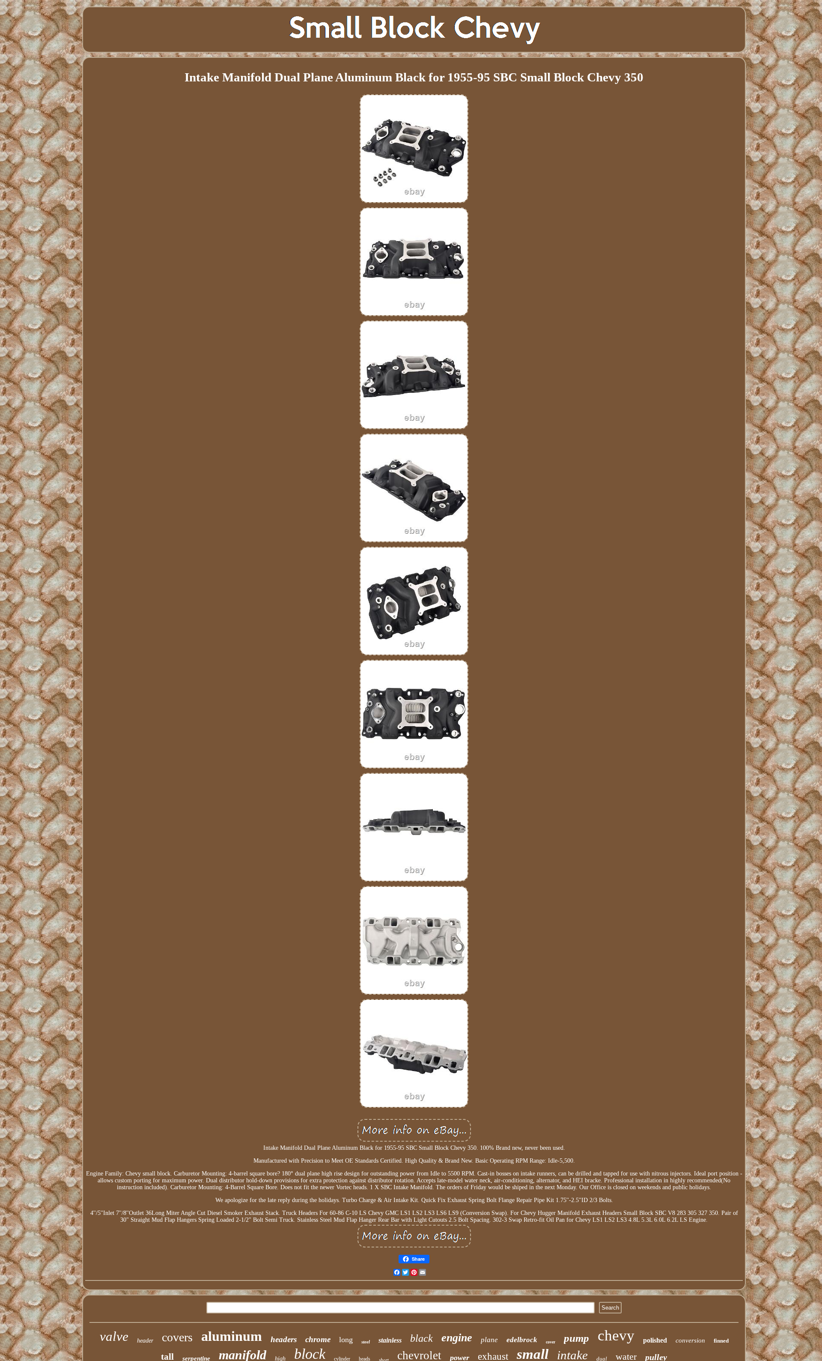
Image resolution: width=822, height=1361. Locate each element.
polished (655, 1340)
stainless (390, 1340)
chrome (318, 1339)
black (421, 1338)
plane (489, 1340)
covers (177, 1337)
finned (721, 1340)
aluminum (231, 1336)
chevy (616, 1335)
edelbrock (521, 1340)
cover (550, 1342)
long (346, 1339)
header (145, 1340)
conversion (690, 1340)
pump (576, 1338)
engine (456, 1337)
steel (365, 1341)
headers (284, 1339)
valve (114, 1336)
